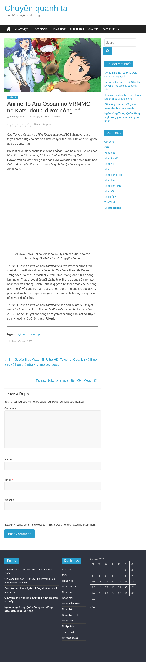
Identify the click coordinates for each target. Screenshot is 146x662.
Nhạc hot (109, 163)
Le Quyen (38, 116)
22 (126, 587)
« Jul (92, 607)
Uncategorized (112, 207)
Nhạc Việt (21, 29)
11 (99, 581)
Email (8, 479)
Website (9, 499)
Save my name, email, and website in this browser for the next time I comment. (50, 524)
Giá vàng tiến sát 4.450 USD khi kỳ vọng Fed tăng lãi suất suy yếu (122, 86)
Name (8, 459)
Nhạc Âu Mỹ (111, 158)
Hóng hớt (59, 29)
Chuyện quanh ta (36, 8)
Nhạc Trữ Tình (112, 185)
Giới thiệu (109, 29)
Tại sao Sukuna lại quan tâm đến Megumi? (68, 380)
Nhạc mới (109, 169)
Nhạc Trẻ (109, 180)
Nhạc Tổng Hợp (113, 174)
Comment (11, 408)
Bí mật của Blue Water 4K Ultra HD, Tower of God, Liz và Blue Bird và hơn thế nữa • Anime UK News (50, 362)
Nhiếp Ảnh (110, 196)
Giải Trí (93, 29)
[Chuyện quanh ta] (8, 29)
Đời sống (41, 29)
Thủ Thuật (77, 29)
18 (99, 587)
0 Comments (54, 116)
